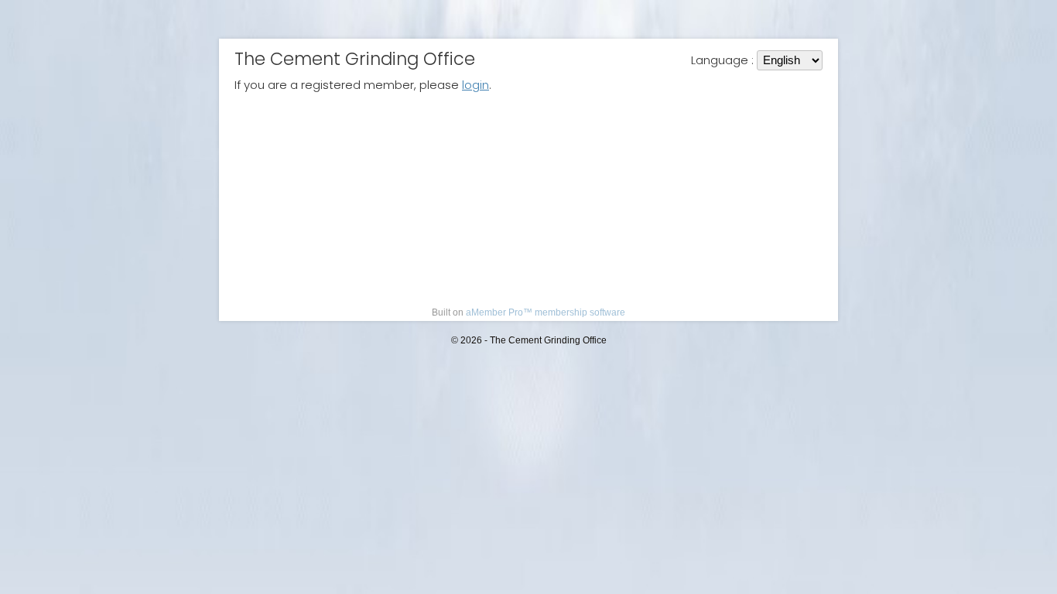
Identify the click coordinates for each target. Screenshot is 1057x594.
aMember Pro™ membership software (545, 312)
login (475, 85)
